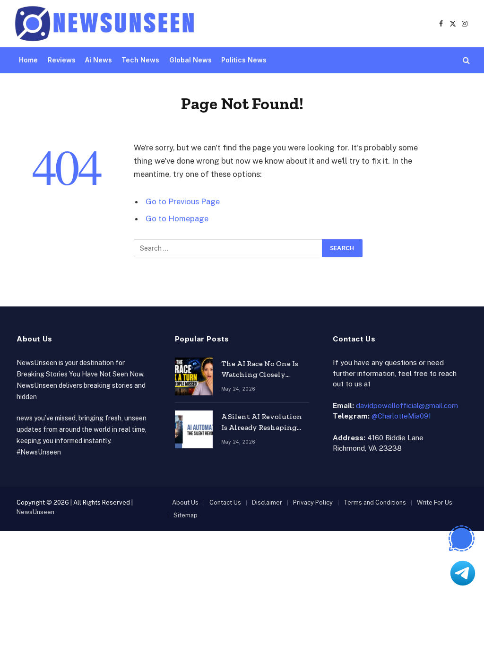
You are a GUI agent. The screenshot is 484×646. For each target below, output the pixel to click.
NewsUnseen (35, 511)
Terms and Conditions (375, 502)
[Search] (465, 60)
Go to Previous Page (183, 201)
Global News (190, 60)
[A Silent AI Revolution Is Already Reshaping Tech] (194, 429)
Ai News (98, 60)
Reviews (62, 60)
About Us (185, 502)
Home (28, 60)
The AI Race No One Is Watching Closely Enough (259, 369)
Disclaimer (267, 502)
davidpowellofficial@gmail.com (407, 406)
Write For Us (434, 502)
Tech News (140, 60)
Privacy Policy (313, 502)
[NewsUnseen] (105, 23)
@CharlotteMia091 (401, 416)
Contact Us (225, 502)
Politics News (244, 60)
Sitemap (185, 515)
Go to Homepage (177, 218)
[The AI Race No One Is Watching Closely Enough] (194, 376)
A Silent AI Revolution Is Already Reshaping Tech (261, 422)
